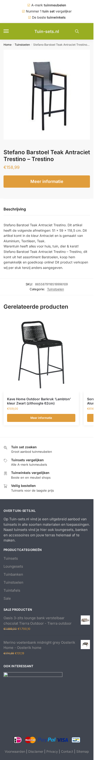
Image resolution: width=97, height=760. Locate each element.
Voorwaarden (15, 751)
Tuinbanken (13, 574)
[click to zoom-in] (48, 95)
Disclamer (35, 751)
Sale (7, 598)
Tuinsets (11, 558)
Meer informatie (46, 181)
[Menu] (11, 31)
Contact (67, 751)
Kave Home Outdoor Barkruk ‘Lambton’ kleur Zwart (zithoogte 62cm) (39, 401)
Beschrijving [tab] (15, 209)
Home (8, 44)
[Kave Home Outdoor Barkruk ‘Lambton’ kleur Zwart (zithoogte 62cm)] (41, 354)
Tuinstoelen (22, 44)
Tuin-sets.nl (46, 31)
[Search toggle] (77, 31)
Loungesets (13, 566)
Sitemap (82, 751)
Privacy (52, 751)
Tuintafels (12, 590)
